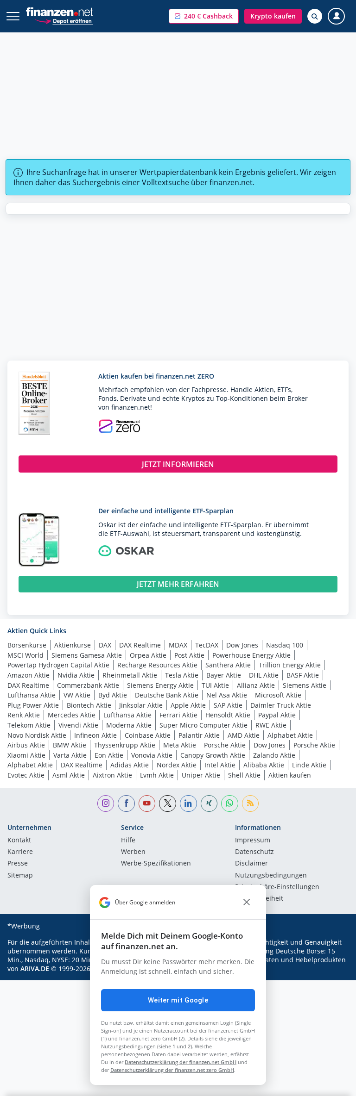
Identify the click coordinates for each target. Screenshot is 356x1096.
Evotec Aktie (25, 775)
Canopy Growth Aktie (212, 755)
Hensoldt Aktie (227, 714)
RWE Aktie (270, 725)
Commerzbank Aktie (88, 685)
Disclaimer (251, 863)
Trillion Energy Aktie (290, 664)
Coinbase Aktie (148, 735)
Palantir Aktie (199, 735)
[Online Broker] (63, 20)
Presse (17, 863)
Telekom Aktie (29, 725)
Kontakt (19, 840)
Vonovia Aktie (151, 755)
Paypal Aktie (277, 714)
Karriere (20, 852)
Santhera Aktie (228, 664)
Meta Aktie (179, 745)
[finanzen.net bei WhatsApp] (229, 803)
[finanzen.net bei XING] (209, 803)
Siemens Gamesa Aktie (86, 655)
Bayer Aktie (223, 675)
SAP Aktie (228, 705)
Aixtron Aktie (112, 775)
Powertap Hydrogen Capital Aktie (58, 664)
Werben (133, 852)
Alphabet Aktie (290, 735)
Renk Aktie (23, 714)
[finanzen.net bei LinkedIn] (188, 803)
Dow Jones (242, 645)
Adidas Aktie (129, 764)
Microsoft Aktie (278, 695)
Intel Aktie (219, 764)
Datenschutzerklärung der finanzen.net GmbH (180, 1062)
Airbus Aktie (26, 745)
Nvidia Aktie (76, 675)
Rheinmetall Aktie (129, 675)
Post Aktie (189, 655)
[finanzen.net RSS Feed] (250, 803)
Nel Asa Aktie (226, 695)
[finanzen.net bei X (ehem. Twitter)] (167, 803)
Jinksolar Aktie (141, 705)
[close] (246, 902)
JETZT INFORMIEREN (178, 464)
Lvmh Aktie (157, 775)
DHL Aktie (264, 675)
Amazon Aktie (28, 675)
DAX (105, 645)
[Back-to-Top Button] (330, 1084)
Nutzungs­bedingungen (271, 875)
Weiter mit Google (178, 1000)
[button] (204, 16)
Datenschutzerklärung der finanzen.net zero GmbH (172, 1069)
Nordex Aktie (177, 764)
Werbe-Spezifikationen (156, 863)
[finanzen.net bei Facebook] (126, 803)
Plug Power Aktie (33, 705)
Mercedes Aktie (71, 714)
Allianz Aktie (256, 685)
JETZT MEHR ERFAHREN (178, 584)
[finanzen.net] (59, 11)
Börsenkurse (26, 645)
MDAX (178, 645)
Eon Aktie (109, 755)
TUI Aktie (215, 685)
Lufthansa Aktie (31, 695)
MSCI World (25, 655)
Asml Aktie (68, 775)
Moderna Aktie (129, 725)
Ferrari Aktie (178, 714)
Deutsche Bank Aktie (166, 695)
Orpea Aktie (148, 655)
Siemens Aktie (304, 685)
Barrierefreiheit (259, 899)
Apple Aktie (188, 705)
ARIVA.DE (34, 968)
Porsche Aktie (225, 745)
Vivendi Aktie (78, 725)
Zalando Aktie (274, 755)
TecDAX (206, 645)
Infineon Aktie (95, 735)
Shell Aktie (244, 775)
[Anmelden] (336, 16)
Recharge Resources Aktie (157, 664)
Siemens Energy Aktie (160, 685)
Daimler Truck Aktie (280, 705)
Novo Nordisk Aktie (36, 735)
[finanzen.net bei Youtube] (147, 803)
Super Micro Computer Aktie (203, 725)
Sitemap (20, 875)
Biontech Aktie (89, 705)
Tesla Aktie (181, 675)
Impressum (252, 840)
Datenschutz (254, 852)
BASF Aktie (302, 675)
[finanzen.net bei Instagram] (105, 803)
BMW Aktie (69, 745)
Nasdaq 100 (284, 645)
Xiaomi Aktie (26, 755)
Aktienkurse (72, 645)
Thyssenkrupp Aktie (124, 745)
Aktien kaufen (289, 775)
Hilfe (128, 840)
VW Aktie (77, 695)
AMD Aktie (244, 735)
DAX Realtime (140, 645)
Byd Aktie (112, 695)
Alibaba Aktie (263, 764)
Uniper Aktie (201, 775)
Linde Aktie (309, 764)
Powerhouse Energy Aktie (251, 655)
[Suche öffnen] (314, 16)
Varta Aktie (70, 755)
